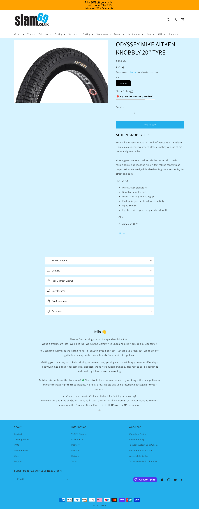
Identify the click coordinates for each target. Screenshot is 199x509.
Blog (16, 455)
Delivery (75, 444)
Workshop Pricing (138, 434)
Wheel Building (136, 439)
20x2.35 (123, 83)
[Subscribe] (66, 479)
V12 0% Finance (79, 434)
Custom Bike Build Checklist (143, 461)
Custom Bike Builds (138, 455)
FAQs (16, 444)
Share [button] (122, 233)
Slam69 (103, 505)
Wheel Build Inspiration (141, 450)
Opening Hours (21, 439)
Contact (18, 434)
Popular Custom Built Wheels (144, 444)
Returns (75, 455)
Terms (74, 461)
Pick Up (75, 450)
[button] (18, 34)
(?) (131, 91)
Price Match (77, 439)
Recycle (17, 461)
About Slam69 (21, 450)
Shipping (134, 72)
